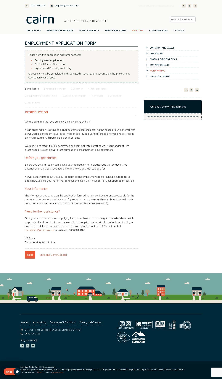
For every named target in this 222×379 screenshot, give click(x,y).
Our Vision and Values (162, 48)
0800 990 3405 (37, 5)
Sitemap (24, 322)
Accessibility (39, 322)
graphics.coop (57, 372)
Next (30, 254)
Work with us (157, 70)
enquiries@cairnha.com (66, 5)
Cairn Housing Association (40, 19)
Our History (156, 53)
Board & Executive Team (163, 59)
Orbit (39, 372)
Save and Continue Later (53, 254)
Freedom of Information (62, 322)
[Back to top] (203, 371)
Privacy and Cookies (90, 322)
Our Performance (160, 65)
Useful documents (160, 76)
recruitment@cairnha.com (39, 230)
